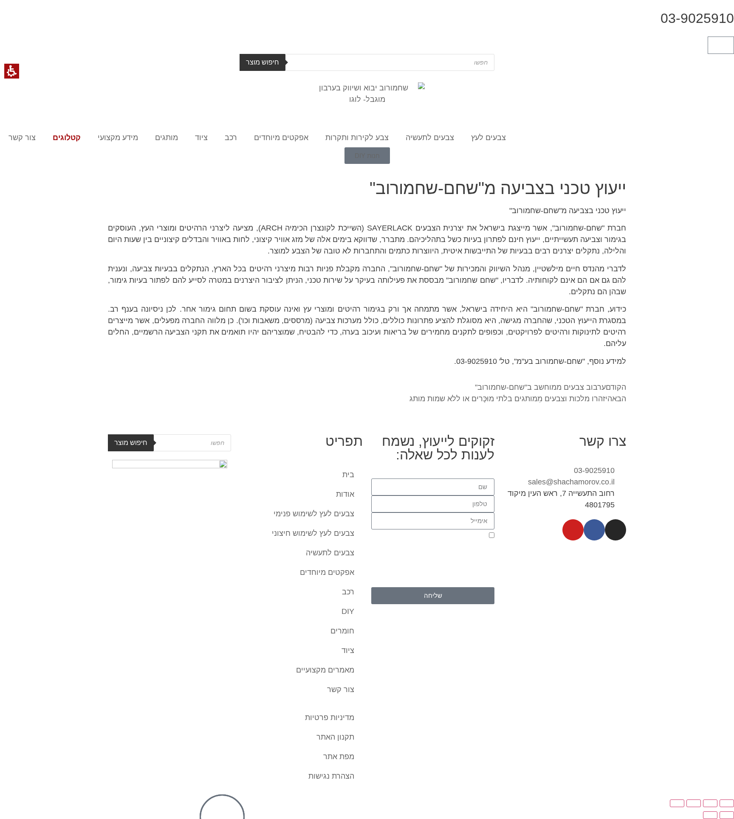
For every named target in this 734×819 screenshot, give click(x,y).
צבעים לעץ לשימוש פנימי (314, 513)
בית (348, 474)
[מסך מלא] (710, 803)
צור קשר (22, 137)
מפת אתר (338, 756)
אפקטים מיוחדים (281, 137)
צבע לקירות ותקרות (357, 137)
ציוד (201, 137)
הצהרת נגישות (331, 776)
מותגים (166, 137)
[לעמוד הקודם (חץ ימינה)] (727, 815)
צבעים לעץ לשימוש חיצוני (313, 533)
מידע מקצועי (118, 137)
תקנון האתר (335, 737)
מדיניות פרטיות (329, 717)
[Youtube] (573, 529)
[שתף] (693, 803)
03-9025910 (697, 18)
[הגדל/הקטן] (727, 803)
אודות (345, 494)
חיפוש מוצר (262, 62)
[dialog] (367, 807)
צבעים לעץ (488, 137)
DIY (348, 611)
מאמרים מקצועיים (325, 670)
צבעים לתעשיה (430, 137)
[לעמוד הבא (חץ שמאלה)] (710, 815)
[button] (721, 45)
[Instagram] (615, 529)
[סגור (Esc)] (677, 803)
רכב (231, 137)
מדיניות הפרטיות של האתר (457, 582)
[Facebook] (594, 529)
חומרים (342, 631)
